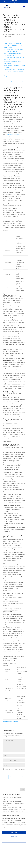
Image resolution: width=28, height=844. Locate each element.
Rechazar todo (14, 841)
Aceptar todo (14, 832)
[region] (14, 828)
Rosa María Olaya (9, 34)
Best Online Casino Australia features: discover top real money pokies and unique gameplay (13, 803)
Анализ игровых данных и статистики (14, 69)
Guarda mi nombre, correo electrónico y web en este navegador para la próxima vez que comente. (14, 771)
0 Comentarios (7, 36)
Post (24, 34)
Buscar (22, 789)
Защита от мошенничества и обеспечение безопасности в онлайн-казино (14, 82)
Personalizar (14, 836)
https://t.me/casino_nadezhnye (14, 134)
